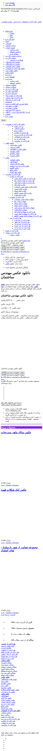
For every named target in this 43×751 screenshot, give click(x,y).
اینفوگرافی (5, 696)
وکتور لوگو (5, 706)
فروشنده (8, 102)
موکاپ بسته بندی (7, 665)
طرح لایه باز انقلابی (8, 723)
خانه (28, 241)
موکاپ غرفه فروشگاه (9, 671)
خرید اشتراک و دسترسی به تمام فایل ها (15, 251)
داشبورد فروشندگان (12, 62)
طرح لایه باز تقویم (7, 717)
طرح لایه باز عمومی (8, 644)
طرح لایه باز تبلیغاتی (8, 650)
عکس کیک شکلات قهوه (13, 489)
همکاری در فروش (16, 60)
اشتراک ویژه (9, 39)
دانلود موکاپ (5, 660)
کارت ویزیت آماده (7, 658)
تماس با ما (9, 116)
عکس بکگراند (6, 683)
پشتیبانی (8, 43)
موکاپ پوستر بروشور (9, 667)
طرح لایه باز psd (11, 93)
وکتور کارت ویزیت (7, 704)
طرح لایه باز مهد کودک (9, 656)
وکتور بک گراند (6, 698)
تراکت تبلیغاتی (10, 46)
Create (12, 33)
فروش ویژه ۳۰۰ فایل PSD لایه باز (17, 112)
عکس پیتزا (5, 686)
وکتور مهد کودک (7, 708)
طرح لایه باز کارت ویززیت (10, 719)
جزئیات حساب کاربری (13, 56)
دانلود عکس (9, 264)
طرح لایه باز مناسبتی (8, 725)
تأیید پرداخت (14, 50)
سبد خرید (8, 79)
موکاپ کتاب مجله (7, 675)
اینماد (7, 41)
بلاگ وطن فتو (10, 5)
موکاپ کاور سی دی (8, 673)
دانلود (25, 241)
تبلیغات (7, 114)
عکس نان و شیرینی (8, 692)
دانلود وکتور (9, 73)
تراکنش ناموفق (15, 52)
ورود (2, 253)
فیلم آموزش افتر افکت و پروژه (16, 104)
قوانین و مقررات (11, 106)
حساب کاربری (10, 58)
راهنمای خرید (10, 3)
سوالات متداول (10, 85)
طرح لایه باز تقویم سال (13, 96)
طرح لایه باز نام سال (12, 100)
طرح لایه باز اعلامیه (8, 721)
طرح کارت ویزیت (11, 89)
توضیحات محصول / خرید (10, 485)
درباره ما (8, 75)
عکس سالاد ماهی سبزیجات (16, 432)
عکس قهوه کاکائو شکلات (10, 690)
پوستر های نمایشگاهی (9, 679)
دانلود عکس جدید (11, 71)
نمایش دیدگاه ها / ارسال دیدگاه (11, 405)
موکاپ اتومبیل (6, 663)
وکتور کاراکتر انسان (8, 702)
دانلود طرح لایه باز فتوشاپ (15, 68)
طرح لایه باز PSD (11, 91)
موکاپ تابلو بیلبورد (7, 669)
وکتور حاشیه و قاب (8, 700)
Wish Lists (9, 31)
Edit (11, 35)
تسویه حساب (10, 48)
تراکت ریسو (5, 715)
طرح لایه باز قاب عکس (9, 654)
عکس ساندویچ (6, 688)
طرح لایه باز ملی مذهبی (14, 98)
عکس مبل (4, 681)
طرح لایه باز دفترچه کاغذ (10, 652)
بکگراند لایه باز (6, 648)
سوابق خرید (14, 54)
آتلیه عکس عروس (7, 646)
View (11, 37)
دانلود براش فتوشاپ (12, 66)
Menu (3, 120)
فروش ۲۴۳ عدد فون (12, 110)
